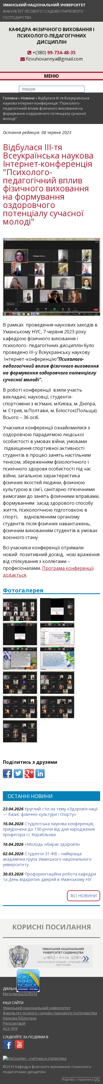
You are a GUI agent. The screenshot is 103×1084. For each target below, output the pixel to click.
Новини (28, 98)
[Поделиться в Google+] (29, 773)
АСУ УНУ (10, 1028)
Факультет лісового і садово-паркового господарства (50, 1012)
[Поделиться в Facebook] (7, 773)
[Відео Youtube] (19, 1048)
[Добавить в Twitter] (18, 773)
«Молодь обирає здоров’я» (52, 844)
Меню (51, 76)
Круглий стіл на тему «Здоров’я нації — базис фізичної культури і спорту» (50, 811)
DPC (97, 1079)
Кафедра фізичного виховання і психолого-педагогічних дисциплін (51, 35)
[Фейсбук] (8, 1048)
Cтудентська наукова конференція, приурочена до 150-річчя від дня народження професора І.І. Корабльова (49, 829)
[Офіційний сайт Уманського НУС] (50, 966)
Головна (10, 98)
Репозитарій (14, 1023)
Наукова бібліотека (19, 1018)
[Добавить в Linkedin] (40, 773)
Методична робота (20, 993)
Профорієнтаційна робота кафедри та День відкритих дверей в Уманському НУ (49, 876)
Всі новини (83, 895)
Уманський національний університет (44, 4)
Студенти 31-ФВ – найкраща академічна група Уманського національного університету (47, 859)
